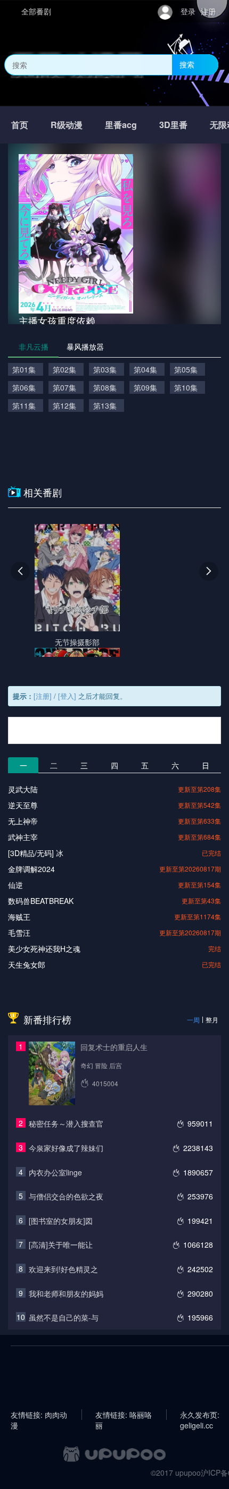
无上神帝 (23, 821)
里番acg (121, 125)
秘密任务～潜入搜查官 (66, 1123)
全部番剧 (36, 11)
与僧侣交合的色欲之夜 (66, 1196)
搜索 (186, 64)
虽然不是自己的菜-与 (64, 1317)
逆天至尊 (23, 805)
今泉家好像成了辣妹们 (66, 1148)
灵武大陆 (23, 789)
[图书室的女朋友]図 (61, 1220)
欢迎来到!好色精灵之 (63, 1269)
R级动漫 (67, 125)
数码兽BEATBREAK (40, 900)
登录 (188, 11)
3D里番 (173, 125)
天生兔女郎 (26, 964)
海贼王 (19, 916)
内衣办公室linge (55, 1172)
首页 (19, 125)
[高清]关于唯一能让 (61, 1244)
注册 (208, 11)
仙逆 (15, 884)
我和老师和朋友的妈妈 (66, 1293)
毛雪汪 (19, 932)
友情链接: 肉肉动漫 (39, 1414)
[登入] (67, 696)
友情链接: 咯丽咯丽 (123, 1414)
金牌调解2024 (31, 869)
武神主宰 (23, 837)
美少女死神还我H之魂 (44, 948)
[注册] (43, 696)
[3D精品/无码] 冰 (35, 853)
